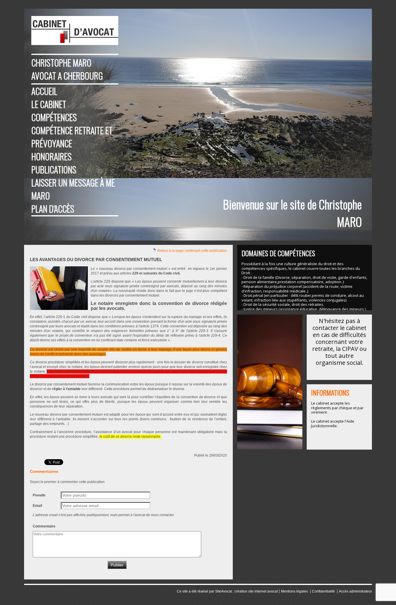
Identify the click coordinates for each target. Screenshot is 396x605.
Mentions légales (294, 591)
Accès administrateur (355, 591)
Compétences (54, 117)
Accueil (44, 91)
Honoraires (51, 156)
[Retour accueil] (74, 30)
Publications (53, 169)
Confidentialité (323, 591)
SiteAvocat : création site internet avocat (246, 591)
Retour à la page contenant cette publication (192, 251)
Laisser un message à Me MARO (73, 189)
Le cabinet (48, 104)
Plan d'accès (52, 208)
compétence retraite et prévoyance (71, 137)
